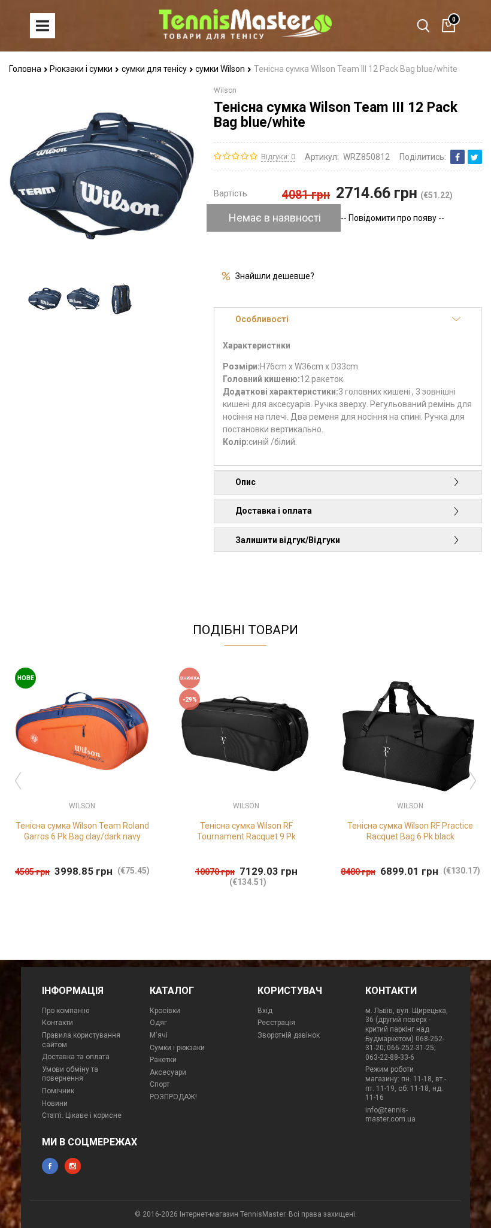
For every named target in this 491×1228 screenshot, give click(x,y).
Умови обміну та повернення (70, 1074)
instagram (73, 1166)
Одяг (158, 1022)
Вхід (264, 1010)
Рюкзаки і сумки (82, 69)
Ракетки (163, 1060)
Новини (55, 1103)
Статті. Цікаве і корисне (82, 1115)
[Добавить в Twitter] (475, 157)
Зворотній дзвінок (288, 1035)
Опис (245, 482)
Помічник (58, 1091)
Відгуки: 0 (278, 156)
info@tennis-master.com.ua (390, 1115)
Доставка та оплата (76, 1057)
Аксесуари (168, 1072)
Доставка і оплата (273, 511)
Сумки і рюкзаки (177, 1048)
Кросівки (165, 1010)
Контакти (57, 1022)
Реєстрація (276, 1022)
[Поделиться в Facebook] (457, 157)
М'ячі (159, 1035)
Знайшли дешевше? (274, 276)
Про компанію (65, 1010)
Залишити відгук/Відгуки (287, 540)
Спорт (159, 1084)
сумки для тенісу (155, 69)
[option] (45, 298)
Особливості (262, 319)
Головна (26, 69)
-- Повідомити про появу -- (392, 218)
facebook (50, 1166)
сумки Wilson (221, 69)
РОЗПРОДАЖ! (173, 1097)
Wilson (225, 90)
